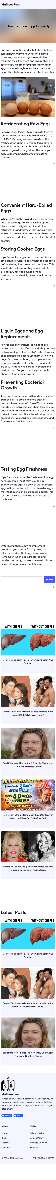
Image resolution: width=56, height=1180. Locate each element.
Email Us (34, 1147)
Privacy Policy (37, 1133)
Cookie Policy (37, 1137)
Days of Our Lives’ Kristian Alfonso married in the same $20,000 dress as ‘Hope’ (28, 713)
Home (4, 1133)
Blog (3, 1137)
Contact (5, 1147)
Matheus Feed (10, 4)
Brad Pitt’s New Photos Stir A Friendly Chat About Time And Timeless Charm (28, 765)
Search (49, 579)
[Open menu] (52, 4)
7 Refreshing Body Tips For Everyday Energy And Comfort (28, 661)
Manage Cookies (38, 1142)
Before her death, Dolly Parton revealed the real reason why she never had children (28, 868)
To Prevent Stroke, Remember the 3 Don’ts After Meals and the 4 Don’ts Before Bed (28, 816)
